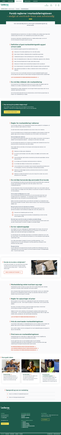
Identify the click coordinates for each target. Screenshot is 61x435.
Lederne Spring (10, 1)
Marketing (17, 8)
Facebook (7, 434)
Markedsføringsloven (24, 8)
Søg (55, 5)
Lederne (3, 1)
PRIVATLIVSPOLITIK (56, 434)
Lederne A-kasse (27, 1)
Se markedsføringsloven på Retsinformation (22, 346)
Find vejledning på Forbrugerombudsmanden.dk (23, 350)
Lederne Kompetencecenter (28, 426)
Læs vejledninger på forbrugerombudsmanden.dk (24, 77)
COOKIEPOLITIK (50, 434)
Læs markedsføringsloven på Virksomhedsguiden (24, 348)
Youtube (21, 434)
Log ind (51, 5)
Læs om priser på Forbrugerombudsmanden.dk (23, 316)
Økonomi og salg (11, 8)
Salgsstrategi (11, 371)
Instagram (12, 434)
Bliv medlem (46, 5)
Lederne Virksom (19, 1)
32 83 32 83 (4, 417)
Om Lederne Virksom (25, 415)
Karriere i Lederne (25, 417)
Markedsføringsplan (50, 371)
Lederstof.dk (35, 1)
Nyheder (23, 416)
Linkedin (16, 434)
